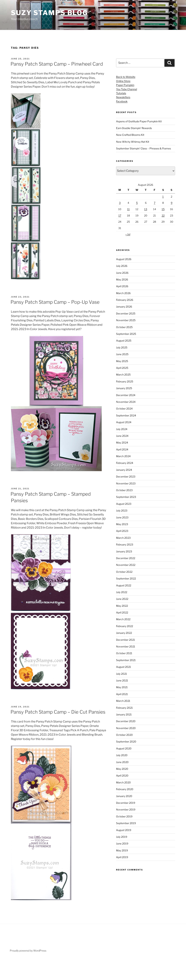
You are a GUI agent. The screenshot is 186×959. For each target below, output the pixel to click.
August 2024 (123, 422)
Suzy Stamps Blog (49, 13)
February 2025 (124, 381)
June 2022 (122, 598)
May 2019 (122, 850)
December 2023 (125, 476)
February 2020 (124, 789)
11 (128, 209)
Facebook (122, 101)
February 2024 (124, 462)
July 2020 (122, 755)
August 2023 (123, 503)
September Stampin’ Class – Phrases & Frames (143, 148)
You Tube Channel (126, 89)
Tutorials (121, 93)
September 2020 (126, 741)
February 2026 (124, 299)
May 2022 (122, 605)
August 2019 (123, 830)
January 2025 (124, 388)
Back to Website (125, 76)
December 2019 (125, 802)
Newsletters (123, 97)
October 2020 (124, 734)
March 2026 (123, 293)
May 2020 (122, 768)
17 (119, 215)
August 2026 (123, 259)
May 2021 (122, 687)
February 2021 (124, 707)
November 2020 (126, 728)
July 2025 (121, 347)
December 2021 (125, 639)
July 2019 (121, 836)
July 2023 (121, 510)
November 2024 (126, 401)
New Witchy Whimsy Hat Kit (132, 141)
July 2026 (121, 265)
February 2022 (124, 626)
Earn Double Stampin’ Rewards (134, 128)
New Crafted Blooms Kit (130, 134)
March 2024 (123, 456)
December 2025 (125, 313)
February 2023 (124, 544)
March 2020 (123, 782)
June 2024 (122, 435)
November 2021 (125, 646)
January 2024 (124, 469)
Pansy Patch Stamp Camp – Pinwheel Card (57, 64)
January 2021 (124, 714)
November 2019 (125, 809)
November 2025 (126, 320)
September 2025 (126, 333)
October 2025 (124, 327)
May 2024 (122, 442)
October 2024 (124, 408)
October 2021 (124, 653)
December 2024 (125, 395)
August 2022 (123, 585)
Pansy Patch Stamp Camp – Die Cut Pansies (58, 712)
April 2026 (122, 286)
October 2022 (124, 571)
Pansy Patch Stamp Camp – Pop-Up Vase (55, 302)
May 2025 (122, 361)
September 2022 (126, 578)
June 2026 (122, 272)
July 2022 (121, 592)
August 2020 (124, 748)
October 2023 (124, 490)
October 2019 (124, 816)
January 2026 (124, 306)
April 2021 (122, 694)
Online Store (123, 81)
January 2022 (124, 632)
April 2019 (122, 857)
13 (145, 209)
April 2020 (122, 775)
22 (163, 215)
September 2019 (126, 823)
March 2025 (123, 374)
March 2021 (123, 700)
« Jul (128, 234)
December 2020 (126, 721)
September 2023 (126, 496)
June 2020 (122, 762)
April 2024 (122, 449)
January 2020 (124, 796)
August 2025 (123, 340)
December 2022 (125, 558)
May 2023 (122, 524)
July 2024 (121, 429)
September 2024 (126, 415)
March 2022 (123, 619)
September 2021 (126, 660)
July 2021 (121, 673)
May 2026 (122, 279)
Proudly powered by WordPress (28, 950)
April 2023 (122, 530)
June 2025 (122, 354)
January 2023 (124, 551)
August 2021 (123, 666)
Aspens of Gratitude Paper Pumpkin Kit (139, 121)
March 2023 (123, 537)
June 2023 (122, 517)
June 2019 (122, 843)
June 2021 (122, 680)
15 (163, 209)
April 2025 (122, 367)
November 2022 (125, 564)
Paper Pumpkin (125, 85)
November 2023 (126, 483)
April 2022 (122, 612)
